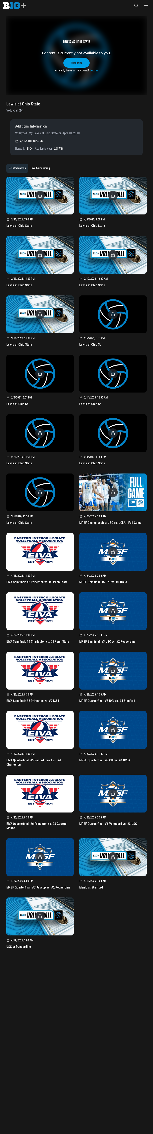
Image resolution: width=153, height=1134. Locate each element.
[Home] (14, 5)
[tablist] (29, 168)
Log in (94, 70)
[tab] (17, 168)
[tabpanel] (76, 564)
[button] (136, 6)
